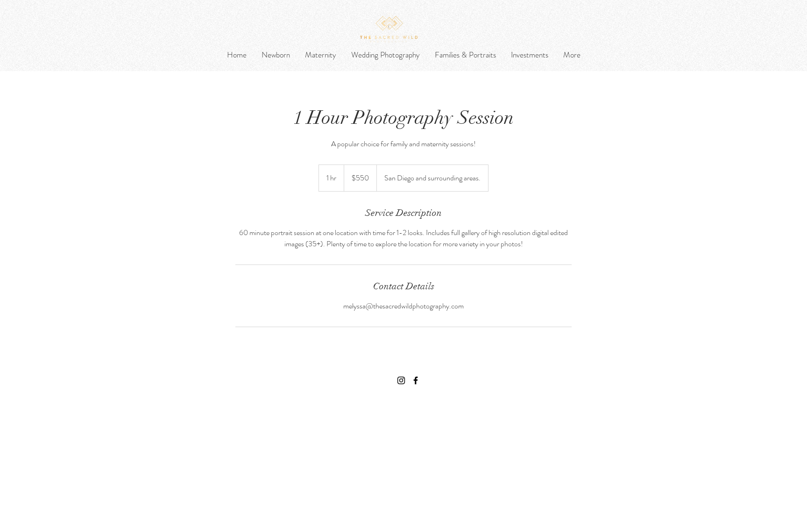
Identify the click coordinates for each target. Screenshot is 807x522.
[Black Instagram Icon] (401, 380)
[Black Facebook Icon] (416, 380)
